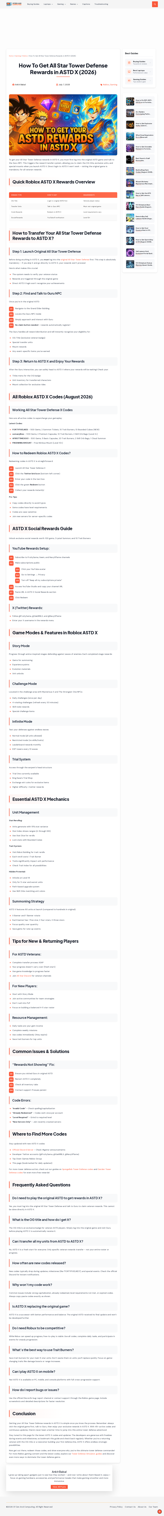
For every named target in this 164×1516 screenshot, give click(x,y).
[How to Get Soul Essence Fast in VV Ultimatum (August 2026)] (130, 229)
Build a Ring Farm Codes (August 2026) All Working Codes (144, 171)
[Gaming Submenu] (66, 4)
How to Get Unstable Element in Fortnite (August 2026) (144, 148)
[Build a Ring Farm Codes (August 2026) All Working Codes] (130, 171)
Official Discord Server (22, 1150)
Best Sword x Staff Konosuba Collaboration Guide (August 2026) (143, 159)
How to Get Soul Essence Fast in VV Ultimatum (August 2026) (143, 229)
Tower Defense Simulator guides (87, 1454)
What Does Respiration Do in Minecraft (144, 136)
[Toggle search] (155, 4)
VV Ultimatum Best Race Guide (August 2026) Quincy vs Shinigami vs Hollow (143, 206)
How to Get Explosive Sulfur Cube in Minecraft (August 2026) (144, 125)
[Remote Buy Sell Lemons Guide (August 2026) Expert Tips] (130, 218)
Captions (86, 4)
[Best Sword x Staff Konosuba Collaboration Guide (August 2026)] (130, 160)
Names (73, 4)
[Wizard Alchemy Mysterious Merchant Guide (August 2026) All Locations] (130, 183)
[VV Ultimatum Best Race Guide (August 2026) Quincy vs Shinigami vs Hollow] (130, 206)
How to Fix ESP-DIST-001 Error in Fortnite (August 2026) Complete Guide (144, 101)
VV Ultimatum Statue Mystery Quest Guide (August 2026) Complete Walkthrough (144, 264)
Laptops (47, 4)
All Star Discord (24, 976)
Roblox (25, 56)
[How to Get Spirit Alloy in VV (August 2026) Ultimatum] (130, 241)
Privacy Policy (116, 1507)
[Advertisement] (82, 30)
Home (11, 56)
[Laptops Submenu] (53, 4)
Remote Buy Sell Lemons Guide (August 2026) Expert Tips (144, 218)
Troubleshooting (101, 4)
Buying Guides (33, 4)
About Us (142, 1507)
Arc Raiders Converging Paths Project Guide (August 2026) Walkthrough (144, 113)
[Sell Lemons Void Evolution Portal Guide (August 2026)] (130, 253)
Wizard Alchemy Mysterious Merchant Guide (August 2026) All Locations (144, 183)
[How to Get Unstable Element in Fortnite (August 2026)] (130, 148)
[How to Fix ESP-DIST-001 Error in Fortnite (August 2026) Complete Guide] (130, 101)
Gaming (60, 4)
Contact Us (130, 1507)
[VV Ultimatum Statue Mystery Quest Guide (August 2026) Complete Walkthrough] (130, 264)
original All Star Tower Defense (75, 259)
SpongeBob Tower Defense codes (77, 1169)
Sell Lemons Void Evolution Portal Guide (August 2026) (144, 252)
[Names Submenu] (78, 4)
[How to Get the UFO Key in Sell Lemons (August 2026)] (130, 194)
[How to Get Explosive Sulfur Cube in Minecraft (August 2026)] (130, 125)
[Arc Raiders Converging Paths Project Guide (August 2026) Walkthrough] (130, 113)
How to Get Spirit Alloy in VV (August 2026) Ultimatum (144, 241)
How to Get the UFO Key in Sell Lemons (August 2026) (143, 194)
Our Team (153, 1507)
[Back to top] (160, 1512)
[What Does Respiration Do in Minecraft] (130, 136)
